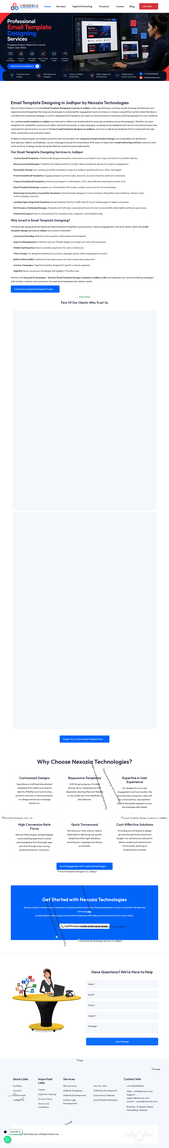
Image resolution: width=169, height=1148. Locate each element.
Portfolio (17, 1085)
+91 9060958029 (135, 1085)
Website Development (74, 1095)
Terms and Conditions (43, 1105)
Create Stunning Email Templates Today (33, 289)
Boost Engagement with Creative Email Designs (83, 866)
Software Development (105, 1090)
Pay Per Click (100, 1085)
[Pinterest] (139, 1136)
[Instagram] (142, 1131)
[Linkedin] (149, 1131)
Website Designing (72, 1090)
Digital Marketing (82, 6)
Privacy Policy (45, 1099)
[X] (135, 1131)
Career (120, 6)
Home (47, 6)
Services (61, 6)
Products (104, 6)
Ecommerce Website (104, 1095)
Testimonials (19, 1095)
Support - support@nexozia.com (138, 1096)
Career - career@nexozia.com (142, 1101)
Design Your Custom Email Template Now (83, 739)
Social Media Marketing (105, 1099)
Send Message (122, 1041)
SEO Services (70, 1085)
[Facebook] (128, 1131)
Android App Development (70, 1101)
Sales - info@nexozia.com (140, 1091)
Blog (132, 6)
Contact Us (18, 1099)
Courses (17, 1090)
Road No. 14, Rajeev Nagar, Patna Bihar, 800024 (140, 1108)
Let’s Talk (147, 6)
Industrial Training (47, 1094)
